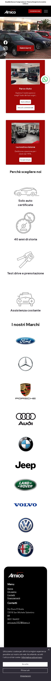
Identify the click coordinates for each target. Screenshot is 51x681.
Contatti (11, 595)
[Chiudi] (47, 651)
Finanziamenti (13, 598)
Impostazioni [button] (25, 676)
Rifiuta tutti (25, 670)
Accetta (25, 664)
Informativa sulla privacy (31, 657)
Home (10, 588)
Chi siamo (11, 592)
